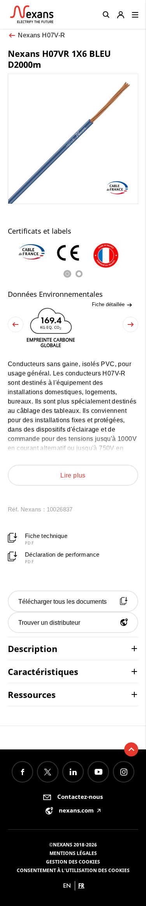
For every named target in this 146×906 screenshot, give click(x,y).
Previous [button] (15, 324)
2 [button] (79, 274)
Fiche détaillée (109, 304)
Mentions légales (73, 853)
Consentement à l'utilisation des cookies (73, 870)
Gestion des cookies (73, 861)
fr (81, 885)
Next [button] (130, 324)
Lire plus (73, 475)
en (67, 885)
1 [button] (67, 274)
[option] (35, 252)
